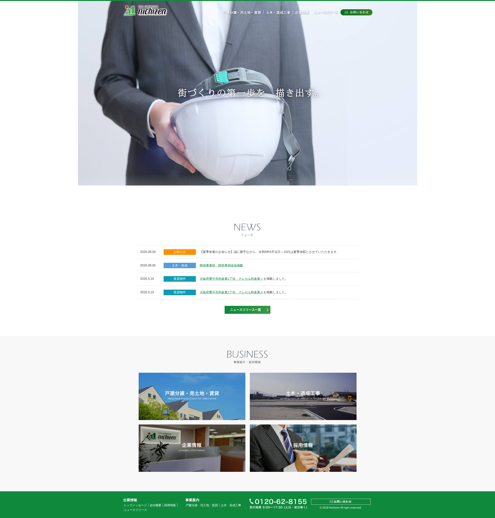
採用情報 (170, 505)
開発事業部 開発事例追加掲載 (221, 265)
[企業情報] (302, 14)
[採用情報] (303, 448)
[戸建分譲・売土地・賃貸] (242, 14)
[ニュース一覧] (247, 313)
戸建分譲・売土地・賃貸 (202, 505)
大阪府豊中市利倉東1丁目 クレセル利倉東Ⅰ (231, 278)
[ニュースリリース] (326, 14)
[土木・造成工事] (278, 14)
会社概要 (155, 505)
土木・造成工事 (231, 505)
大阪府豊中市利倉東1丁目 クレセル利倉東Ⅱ (231, 292)
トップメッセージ (135, 505)
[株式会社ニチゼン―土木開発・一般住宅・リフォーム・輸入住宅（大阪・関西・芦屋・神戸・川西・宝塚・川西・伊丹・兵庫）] (145, 17)
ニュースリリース (135, 509)
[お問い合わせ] (356, 15)
